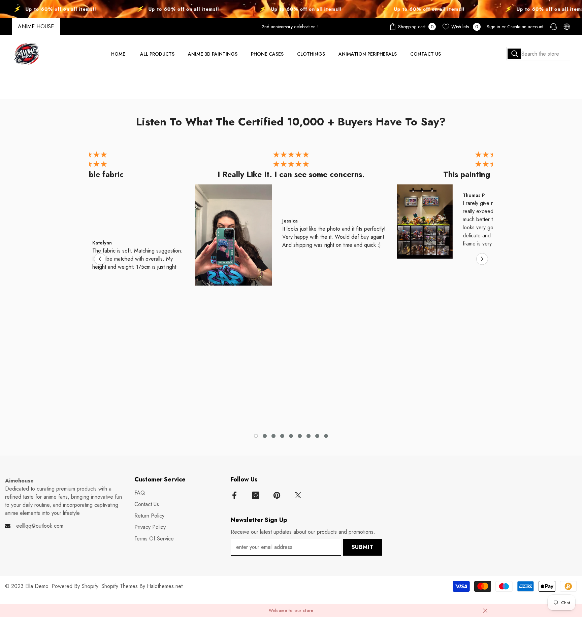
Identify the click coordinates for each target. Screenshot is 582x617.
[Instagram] (256, 495)
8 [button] (317, 436)
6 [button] (300, 436)
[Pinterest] (277, 495)
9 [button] (326, 436)
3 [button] (273, 436)
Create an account (525, 26)
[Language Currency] (566, 26)
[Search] (538, 53)
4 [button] (282, 436)
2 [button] (265, 436)
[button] (100, 259)
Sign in (493, 26)
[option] (291, 220)
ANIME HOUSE (36, 26)
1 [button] (256, 436)
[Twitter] (298, 495)
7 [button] (308, 436)
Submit (363, 547)
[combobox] (538, 53)
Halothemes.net (165, 586)
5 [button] (291, 436)
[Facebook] (234, 495)
